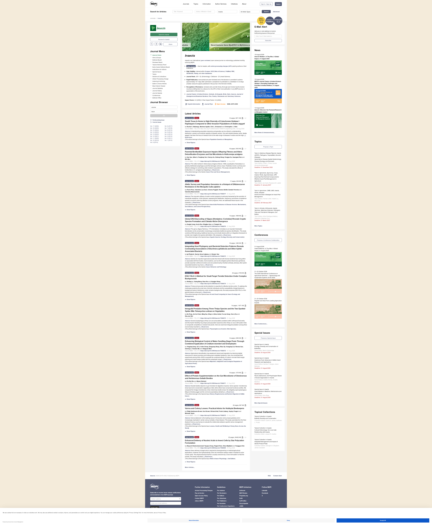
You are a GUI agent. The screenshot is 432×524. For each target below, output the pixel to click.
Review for (163, 39)
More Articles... (190, 467)
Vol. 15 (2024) (154, 130)
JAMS (241, 506)
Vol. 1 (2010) (168, 140)
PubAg (196, 73)
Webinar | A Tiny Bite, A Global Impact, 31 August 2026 (266, 249)
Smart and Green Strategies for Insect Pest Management (267, 195)
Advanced (276, 12)
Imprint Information (192, 104)
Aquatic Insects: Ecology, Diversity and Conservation (227, 237)
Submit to (164, 34)
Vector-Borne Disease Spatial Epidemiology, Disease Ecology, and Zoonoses (267, 160)
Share (170, 44)
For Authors (221, 490)
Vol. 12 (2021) (154, 136)
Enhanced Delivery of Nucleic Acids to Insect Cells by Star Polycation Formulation (214, 442)
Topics (196, 4)
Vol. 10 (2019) (154, 140)
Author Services (220, 4)
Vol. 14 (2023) (154, 132)
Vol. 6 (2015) (168, 130)
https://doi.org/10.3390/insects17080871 (213, 383)
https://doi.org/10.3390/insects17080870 (213, 415)
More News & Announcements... (264, 132)
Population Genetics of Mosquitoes (221, 139)
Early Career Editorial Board (161, 67)
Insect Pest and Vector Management (217, 172)
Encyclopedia (243, 503)
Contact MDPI (199, 498)
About (244, 4)
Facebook (265, 493)
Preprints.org (243, 496)
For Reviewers (221, 493)
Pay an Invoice (199, 493)
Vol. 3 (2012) (168, 136)
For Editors (220, 496)
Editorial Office (156, 98)
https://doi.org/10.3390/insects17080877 (213, 194)
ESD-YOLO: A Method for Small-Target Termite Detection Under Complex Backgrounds (216, 277)
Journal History (157, 91)
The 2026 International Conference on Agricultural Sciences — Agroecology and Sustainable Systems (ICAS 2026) (267, 275)
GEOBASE (189, 73)
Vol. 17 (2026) (154, 126)
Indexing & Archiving (158, 81)
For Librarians (221, 498)
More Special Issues (260, 403)
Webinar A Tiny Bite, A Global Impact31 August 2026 (266, 58)
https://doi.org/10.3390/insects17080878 (213, 161)
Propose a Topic (268, 147)
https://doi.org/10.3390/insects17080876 (213, 226)
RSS (269, 476)
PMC (232, 71)
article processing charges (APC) (221, 66)
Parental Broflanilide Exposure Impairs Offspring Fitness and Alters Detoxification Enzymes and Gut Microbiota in (213, 153)
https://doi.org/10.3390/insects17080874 (213, 284)
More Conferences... (260, 324)
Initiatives (234, 4)
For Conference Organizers (226, 506)
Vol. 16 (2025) (154, 128)
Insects (160, 18)
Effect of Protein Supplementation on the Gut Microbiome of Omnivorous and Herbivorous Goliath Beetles (216, 377)
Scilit (241, 498)
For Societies (221, 503)
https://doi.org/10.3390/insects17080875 (213, 256)
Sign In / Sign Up (266, 4)
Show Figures (190, 142)
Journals (186, 4)
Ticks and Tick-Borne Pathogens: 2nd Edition (265, 213)
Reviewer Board (157, 62)
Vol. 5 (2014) (168, 132)
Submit (278, 4)
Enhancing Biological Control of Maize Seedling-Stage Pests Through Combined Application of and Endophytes (214, 342)
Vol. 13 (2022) (154, 134)
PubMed (228, 71)
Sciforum (242, 490)
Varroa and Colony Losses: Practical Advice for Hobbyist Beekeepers (214, 408)
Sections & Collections (159, 76)
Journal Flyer (207, 104)
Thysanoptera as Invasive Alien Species (223, 329)
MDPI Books (243, 493)
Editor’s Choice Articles (159, 83)
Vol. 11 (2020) (154, 138)
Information (207, 4)
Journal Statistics (157, 88)
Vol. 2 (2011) (168, 138)
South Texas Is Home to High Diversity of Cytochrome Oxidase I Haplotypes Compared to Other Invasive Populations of (215, 122)
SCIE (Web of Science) (218, 71)
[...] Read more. (215, 170)
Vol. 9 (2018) (154, 142)
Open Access (191, 66)
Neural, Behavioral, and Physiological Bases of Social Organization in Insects (268, 377)
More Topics (258, 226)
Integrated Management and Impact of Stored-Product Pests (266, 442)
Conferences (156, 95)
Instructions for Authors (159, 69)
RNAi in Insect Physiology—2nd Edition (222, 459)
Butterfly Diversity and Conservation (265, 418)
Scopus (207, 71)
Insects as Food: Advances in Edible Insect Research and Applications (267, 361)
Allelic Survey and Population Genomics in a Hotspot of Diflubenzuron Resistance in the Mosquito (215, 185)
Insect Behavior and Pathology (216, 267)
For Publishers (221, 501)
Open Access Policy (201, 496)
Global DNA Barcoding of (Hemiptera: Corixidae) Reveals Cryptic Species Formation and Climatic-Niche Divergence (215, 220)
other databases (206, 73)
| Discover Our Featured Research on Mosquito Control (267, 111)
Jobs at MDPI (199, 501)
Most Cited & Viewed (158, 86)
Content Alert (277, 476)
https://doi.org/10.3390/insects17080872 (213, 351)
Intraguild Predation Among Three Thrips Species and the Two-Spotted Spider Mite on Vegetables (215, 310)
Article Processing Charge (160, 79)
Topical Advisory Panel (159, 65)
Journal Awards (157, 93)
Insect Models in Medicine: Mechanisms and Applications (267, 392)
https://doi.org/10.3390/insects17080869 (213, 448)
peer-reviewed (205, 60)
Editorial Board (157, 60)
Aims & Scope (156, 57)
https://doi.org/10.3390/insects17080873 (213, 318)
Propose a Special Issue (268, 338)
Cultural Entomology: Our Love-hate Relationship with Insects (265, 431)
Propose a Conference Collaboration (268, 240)
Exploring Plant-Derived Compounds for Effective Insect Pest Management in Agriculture (266, 179)
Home (156, 55)
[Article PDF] (242, 118)
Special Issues (156, 72)
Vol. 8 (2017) (168, 126)
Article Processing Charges (204, 490)
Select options (156, 499)
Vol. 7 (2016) (168, 128)
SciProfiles (242, 501)
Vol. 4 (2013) (168, 134)
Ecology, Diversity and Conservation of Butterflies (266, 347)
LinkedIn (264, 490)
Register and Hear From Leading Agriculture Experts (268, 302)
